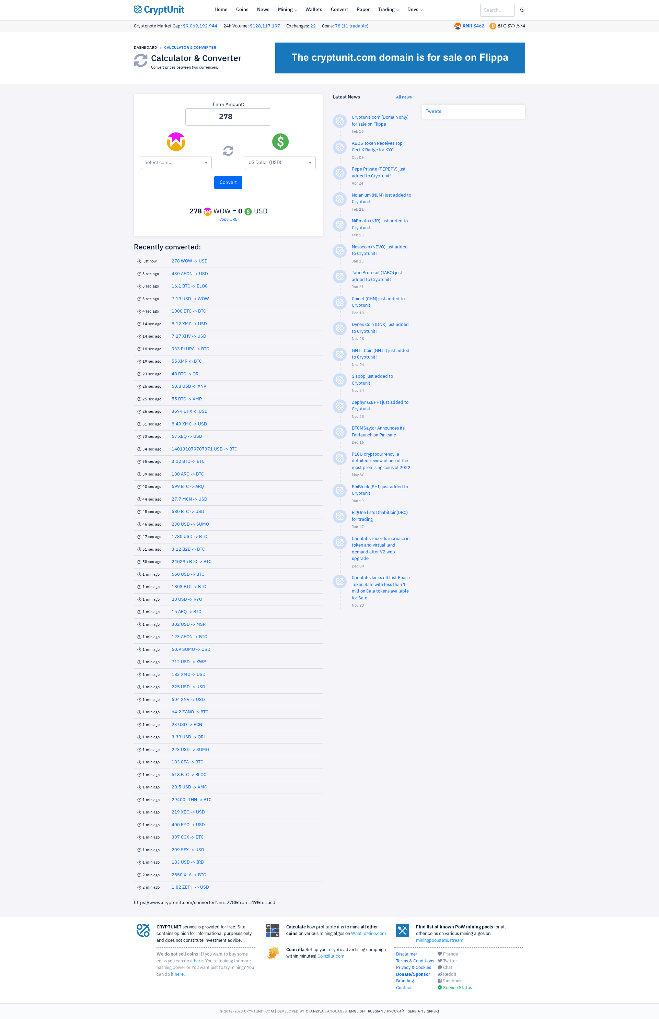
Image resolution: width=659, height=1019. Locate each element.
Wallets (313, 9)
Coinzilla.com (330, 956)
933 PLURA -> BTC (190, 349)
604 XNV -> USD (188, 700)
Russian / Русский (386, 1011)
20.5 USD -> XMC (189, 787)
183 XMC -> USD (189, 674)
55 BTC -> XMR (187, 399)
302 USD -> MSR (189, 624)
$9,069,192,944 (200, 26)
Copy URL (228, 220)
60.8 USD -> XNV (189, 386)
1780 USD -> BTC (189, 537)
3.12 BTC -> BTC (188, 461)
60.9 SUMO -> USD (191, 649)
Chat (447, 967)
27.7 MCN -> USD (189, 499)
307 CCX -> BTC (188, 837)
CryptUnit (163, 10)
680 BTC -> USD (188, 512)
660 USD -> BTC (188, 574)
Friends (450, 954)
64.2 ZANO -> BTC (190, 712)
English (357, 1011)
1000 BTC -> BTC (189, 311)
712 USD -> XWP (189, 662)
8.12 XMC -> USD (189, 324)
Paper (363, 9)
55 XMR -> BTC (187, 361)
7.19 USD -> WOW (190, 299)
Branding (405, 981)
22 (313, 26)
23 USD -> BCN (187, 725)
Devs (412, 9)
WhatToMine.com (368, 934)
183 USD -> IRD (188, 862)
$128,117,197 (265, 26)
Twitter (449, 961)
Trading (386, 9)
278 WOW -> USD (190, 261)
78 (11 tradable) (351, 26)
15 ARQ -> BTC (186, 612)
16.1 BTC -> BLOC (190, 286)
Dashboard (145, 47)
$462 (473, 26)
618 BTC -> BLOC (189, 775)
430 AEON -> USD (190, 274)
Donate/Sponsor (413, 974)
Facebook (451, 981)
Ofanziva (315, 1011)
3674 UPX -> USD (190, 411)
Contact (404, 988)
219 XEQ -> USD (188, 812)
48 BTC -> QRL (186, 374)
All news (404, 97)
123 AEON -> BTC (189, 637)
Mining (285, 9)
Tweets (433, 111)
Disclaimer (406, 954)
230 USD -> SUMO (190, 524)
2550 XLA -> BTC (189, 875)
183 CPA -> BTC (187, 762)
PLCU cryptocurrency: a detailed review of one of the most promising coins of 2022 (381, 461)
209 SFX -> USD (188, 850)
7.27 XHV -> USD (189, 336)
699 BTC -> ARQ (188, 486)
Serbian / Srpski (423, 1011)
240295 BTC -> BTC (191, 562)
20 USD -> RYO (187, 599)
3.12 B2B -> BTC (188, 549)
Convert (339, 9)
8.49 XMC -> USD (189, 424)
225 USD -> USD (188, 687)
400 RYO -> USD (188, 825)
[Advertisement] (372, 724)
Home (221, 9)
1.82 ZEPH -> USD (190, 887)
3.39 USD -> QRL (189, 737)
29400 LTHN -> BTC (191, 800)
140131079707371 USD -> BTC (204, 449)
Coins (242, 9)
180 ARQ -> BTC (188, 474)
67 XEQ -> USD (187, 436)
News (263, 9)
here (198, 961)
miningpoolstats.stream (439, 940)
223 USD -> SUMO (190, 750)
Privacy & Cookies (413, 967)
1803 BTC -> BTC (189, 587)
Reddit (449, 974)
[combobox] (176, 162)
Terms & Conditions (415, 961)
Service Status (457, 988)
